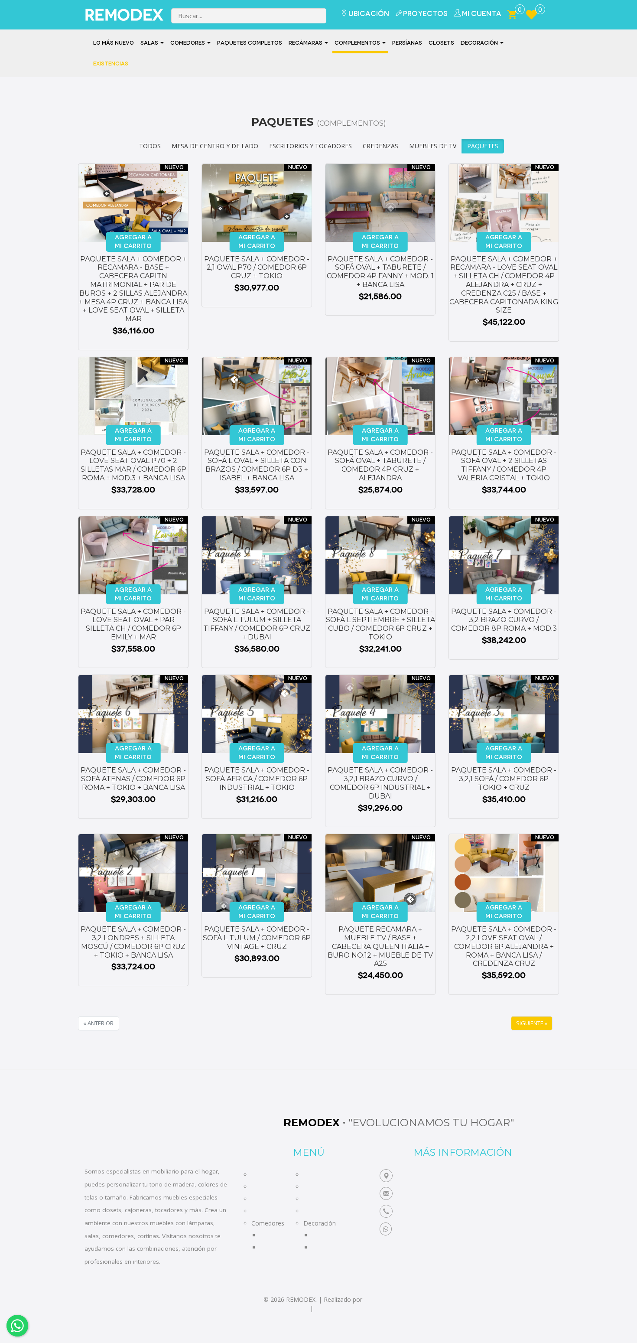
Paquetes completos (249, 42)
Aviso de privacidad (281, 1308)
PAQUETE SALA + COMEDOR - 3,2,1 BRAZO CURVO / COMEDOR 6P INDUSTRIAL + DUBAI (380, 783)
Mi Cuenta (481, 14)
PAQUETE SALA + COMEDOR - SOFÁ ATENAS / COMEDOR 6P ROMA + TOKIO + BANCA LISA (133, 779)
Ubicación (368, 14)
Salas (258, 1187)
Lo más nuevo (113, 42)
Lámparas (326, 1235)
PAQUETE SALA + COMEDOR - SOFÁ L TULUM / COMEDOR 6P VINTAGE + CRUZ (257, 938)
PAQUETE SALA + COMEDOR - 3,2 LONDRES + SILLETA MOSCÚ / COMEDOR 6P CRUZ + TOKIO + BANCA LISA (133, 942)
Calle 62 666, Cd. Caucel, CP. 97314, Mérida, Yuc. (470, 1176)
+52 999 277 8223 (424, 1211)
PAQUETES (482, 146)
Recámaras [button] (306, 42)
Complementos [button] (358, 42)
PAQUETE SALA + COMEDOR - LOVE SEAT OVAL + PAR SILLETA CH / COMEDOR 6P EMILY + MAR (133, 624)
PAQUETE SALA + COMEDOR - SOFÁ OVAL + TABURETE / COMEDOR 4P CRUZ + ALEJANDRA (380, 465)
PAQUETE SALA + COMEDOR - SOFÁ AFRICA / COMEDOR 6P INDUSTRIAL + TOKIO (256, 779)
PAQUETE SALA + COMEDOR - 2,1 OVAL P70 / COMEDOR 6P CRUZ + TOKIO (256, 267)
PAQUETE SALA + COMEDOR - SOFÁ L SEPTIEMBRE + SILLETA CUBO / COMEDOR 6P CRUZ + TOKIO (380, 624)
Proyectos (425, 14)
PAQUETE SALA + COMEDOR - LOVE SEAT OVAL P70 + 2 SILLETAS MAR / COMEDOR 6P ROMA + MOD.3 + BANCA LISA (133, 465)
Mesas (269, 1247)
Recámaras (267, 1199)
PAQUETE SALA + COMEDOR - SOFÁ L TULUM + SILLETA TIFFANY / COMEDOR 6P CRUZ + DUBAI (256, 624)
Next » (532, 1023)
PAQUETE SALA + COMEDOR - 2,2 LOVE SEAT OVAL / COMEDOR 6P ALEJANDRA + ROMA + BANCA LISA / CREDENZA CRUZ (503, 946)
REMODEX (118, 15)
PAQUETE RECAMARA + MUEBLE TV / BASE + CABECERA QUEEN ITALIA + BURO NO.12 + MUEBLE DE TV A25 (380, 946)
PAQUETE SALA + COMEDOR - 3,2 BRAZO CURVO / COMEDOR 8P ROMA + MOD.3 (504, 620)
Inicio (258, 1174)
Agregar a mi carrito (133, 242)
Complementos (325, 1187)
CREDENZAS (380, 146)
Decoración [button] (480, 42)
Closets (441, 42)
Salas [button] (149, 42)
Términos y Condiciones (349, 1308)
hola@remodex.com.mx (435, 1194)
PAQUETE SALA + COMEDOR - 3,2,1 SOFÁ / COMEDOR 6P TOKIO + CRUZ (503, 779)
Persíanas (407, 42)
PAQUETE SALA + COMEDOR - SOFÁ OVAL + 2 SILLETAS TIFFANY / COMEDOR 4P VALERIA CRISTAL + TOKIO (503, 465)
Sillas (267, 1235)
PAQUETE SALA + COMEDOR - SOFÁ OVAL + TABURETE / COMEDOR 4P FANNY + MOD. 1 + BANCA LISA (380, 272)
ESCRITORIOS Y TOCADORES (310, 146)
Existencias (110, 63)
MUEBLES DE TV (432, 146)
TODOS (150, 146)
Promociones (322, 1211)
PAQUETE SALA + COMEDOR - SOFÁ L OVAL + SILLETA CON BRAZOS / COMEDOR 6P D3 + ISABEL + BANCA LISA (256, 465)
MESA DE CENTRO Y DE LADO (215, 146)
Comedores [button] (188, 42)
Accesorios (327, 1247)
